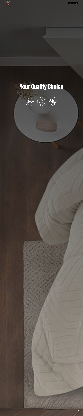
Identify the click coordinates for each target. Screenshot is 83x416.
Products (48, 3)
